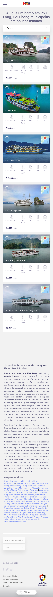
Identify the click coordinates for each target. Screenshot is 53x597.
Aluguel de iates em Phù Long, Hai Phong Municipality (24, 486)
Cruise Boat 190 (13, 160)
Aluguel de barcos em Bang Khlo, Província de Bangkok (24, 513)
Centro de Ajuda (10, 576)
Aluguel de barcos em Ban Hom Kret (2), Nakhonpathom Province (22, 520)
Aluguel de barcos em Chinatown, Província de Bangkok (26, 504)
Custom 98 (11, 110)
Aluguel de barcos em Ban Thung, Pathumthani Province (26, 489)
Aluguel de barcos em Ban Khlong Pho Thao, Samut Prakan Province (26, 515)
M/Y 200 (9, 60)
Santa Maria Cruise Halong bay (21, 310)
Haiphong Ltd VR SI (15, 260)
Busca (10, 28)
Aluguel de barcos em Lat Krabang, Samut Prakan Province (26, 491)
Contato (6, 586)
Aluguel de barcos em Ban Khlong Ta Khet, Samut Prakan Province (26, 502)
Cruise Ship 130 (13, 210)
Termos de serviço (10, 579)
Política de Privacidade (13, 583)
